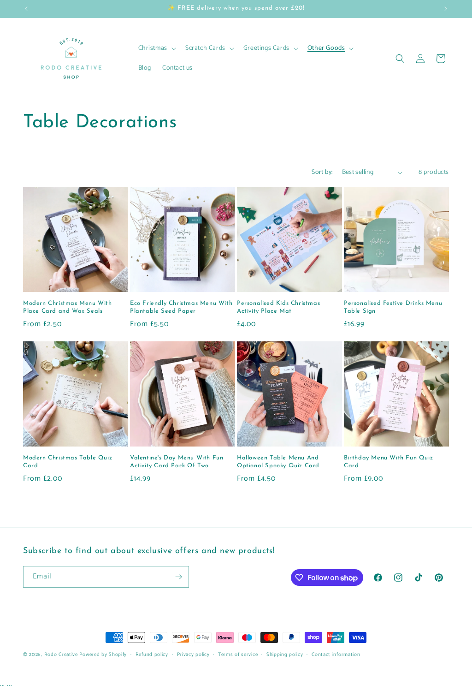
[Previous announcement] (26, 9)
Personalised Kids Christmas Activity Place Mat (278, 307)
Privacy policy (193, 654)
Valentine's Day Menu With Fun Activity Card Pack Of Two (176, 462)
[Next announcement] (446, 9)
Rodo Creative (61, 654)
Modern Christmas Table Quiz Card (67, 462)
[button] (156, 48)
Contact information (336, 654)
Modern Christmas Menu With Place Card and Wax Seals (67, 307)
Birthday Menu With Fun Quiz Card (388, 462)
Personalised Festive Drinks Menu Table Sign (393, 307)
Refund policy (152, 654)
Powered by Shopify (103, 654)
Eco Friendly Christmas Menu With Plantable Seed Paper (181, 307)
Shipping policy (284, 654)
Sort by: (322, 172)
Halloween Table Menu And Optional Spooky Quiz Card (278, 462)
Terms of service (238, 654)
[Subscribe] (178, 577)
